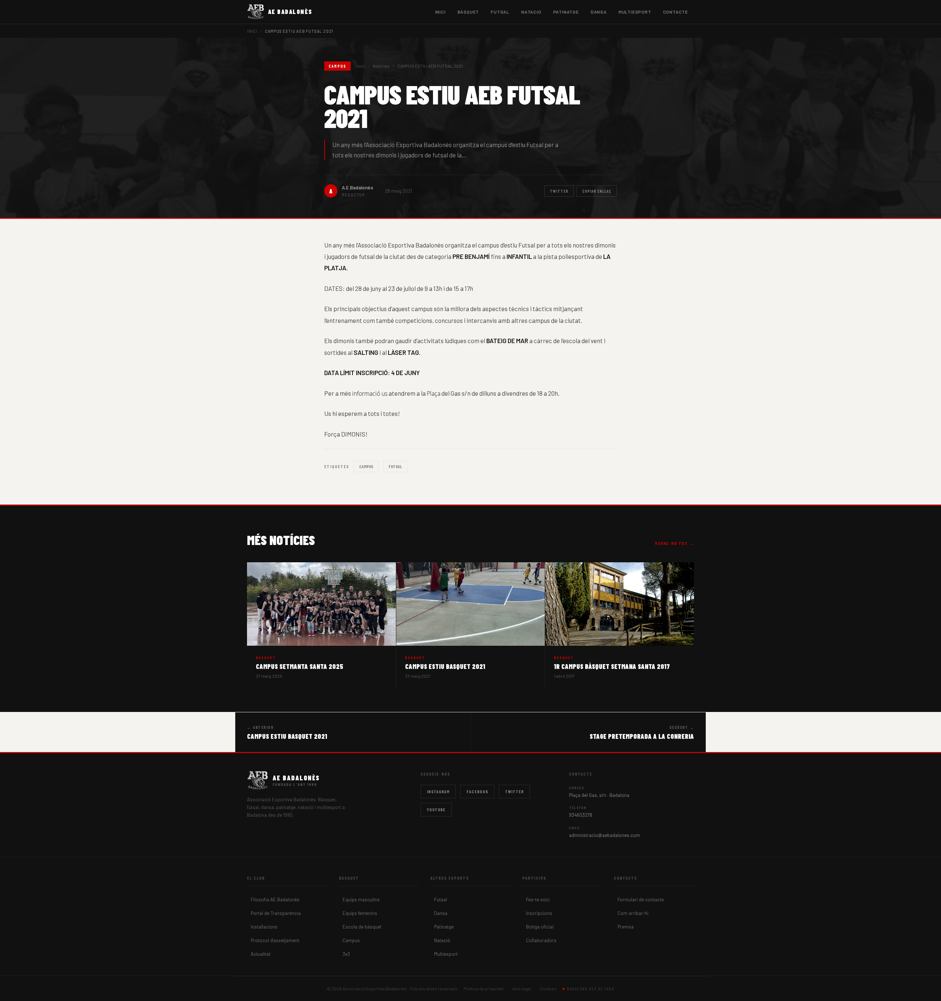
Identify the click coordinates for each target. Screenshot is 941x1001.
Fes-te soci (538, 899)
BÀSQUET (468, 11)
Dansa (440, 913)
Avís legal (521, 988)
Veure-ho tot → (674, 543)
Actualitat (261, 954)
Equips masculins (361, 899)
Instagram (438, 791)
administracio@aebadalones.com (604, 835)
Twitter (559, 191)
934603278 (580, 815)
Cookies (548, 988)
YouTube (436, 809)
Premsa (626, 927)
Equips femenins (360, 913)
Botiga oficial (540, 927)
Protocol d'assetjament (275, 940)
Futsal (440, 899)
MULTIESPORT (635, 11)
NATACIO (531, 11)
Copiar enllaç (596, 191)
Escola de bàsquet (362, 927)
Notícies (381, 65)
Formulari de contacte (641, 899)
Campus (366, 466)
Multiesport (446, 954)
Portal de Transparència (276, 913)
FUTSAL (500, 11)
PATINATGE (566, 11)
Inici (440, 11)
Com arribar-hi (633, 913)
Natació (442, 940)
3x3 (346, 954)
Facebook (477, 791)
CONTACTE (675, 11)
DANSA (599, 11)
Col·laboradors (541, 940)
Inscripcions (539, 913)
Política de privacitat (484, 988)
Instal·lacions (264, 927)
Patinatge (444, 927)
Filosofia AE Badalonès (275, 899)
